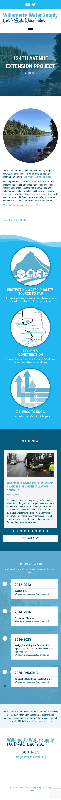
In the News (8, 220)
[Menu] (30, 28)
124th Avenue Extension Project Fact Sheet (22, 205)
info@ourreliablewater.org (40, 721)
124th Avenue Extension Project (36, 177)
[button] (13, 530)
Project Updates (21, 220)
